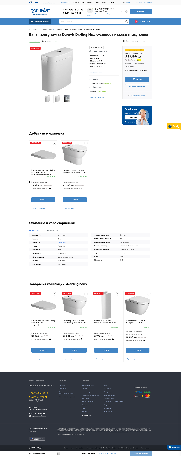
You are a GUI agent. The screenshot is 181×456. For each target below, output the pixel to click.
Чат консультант (100, 14)
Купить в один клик (137, 86)
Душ (83, 408)
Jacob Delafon (80, 448)
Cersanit (135, 448)
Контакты (112, 2)
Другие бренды (64, 2)
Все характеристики (95, 72)
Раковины (85, 398)
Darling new (62, 242)
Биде (105, 385)
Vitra (141, 448)
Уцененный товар (88, 385)
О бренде (76, 2)
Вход (140, 2)
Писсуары (107, 392)
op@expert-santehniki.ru (39, 416)
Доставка (89, 2)
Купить (139, 79)
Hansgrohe (90, 448)
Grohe (114, 448)
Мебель (84, 411)
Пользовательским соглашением (119, 432)
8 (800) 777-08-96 (72, 13)
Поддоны (107, 405)
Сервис (97, 2)
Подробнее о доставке (96, 97)
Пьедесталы (108, 389)
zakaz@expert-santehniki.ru (39, 409)
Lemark (147, 448)
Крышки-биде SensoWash (90, 395)
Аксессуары (108, 411)
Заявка (113, 453)
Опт (83, 2)
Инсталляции (86, 392)
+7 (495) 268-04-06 (73, 10)
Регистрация (148, 2)
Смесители (107, 408)
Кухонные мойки (88, 401)
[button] (29, 182)
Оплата (104, 2)
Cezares (128, 448)
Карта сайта (32, 431)
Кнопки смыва (109, 398)
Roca (72, 448)
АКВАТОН (121, 448)
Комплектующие (109, 395)
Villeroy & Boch (99, 448)
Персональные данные (67, 397)
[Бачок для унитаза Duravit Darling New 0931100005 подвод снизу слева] (59, 453)
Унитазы (85, 389)
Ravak (108, 448)
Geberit (66, 448)
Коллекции (86, 415)
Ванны (84, 405)
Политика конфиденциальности (66, 392)
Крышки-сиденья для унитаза (114, 401)
